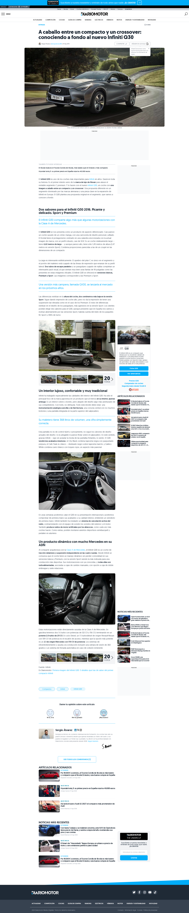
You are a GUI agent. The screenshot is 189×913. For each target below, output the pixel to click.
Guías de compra (74, 20)
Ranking (88, 20)
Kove (72, 9)
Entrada (41, 25)
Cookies (139, 910)
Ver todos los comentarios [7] (77, 759)
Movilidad (152, 20)
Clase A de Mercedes (75, 550)
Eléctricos (99, 20)
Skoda (66, 9)
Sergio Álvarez (46, 44)
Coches (62, 20)
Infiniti (91, 179)
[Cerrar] (149, 48)
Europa (120, 9)
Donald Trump (96, 9)
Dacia (59, 9)
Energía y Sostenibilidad (134, 20)
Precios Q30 (134, 381)
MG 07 (106, 9)
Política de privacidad (150, 910)
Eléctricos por (13, 7)
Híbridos (110, 20)
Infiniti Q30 (92, 185)
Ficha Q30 (134, 368)
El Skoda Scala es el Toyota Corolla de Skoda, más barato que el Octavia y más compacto (73, 168)
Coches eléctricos (83, 9)
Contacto (121, 910)
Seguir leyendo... (93, 741)
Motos (113, 9)
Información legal (130, 910)
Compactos (46, 689)
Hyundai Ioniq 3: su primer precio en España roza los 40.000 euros (64, 171)
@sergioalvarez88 (56, 44)
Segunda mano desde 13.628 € (134, 386)
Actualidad (37, 20)
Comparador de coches (134, 383)
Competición (50, 20)
